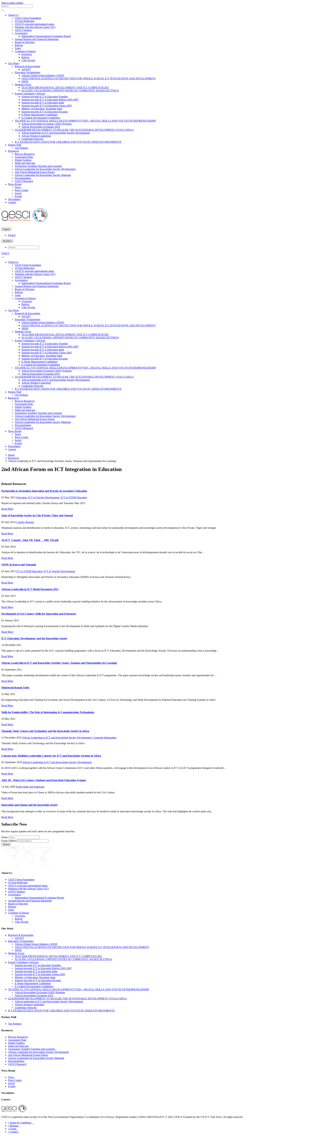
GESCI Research (24, 181)
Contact (14, 1131)
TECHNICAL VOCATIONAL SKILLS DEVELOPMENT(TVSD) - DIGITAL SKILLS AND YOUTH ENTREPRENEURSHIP (85, 120)
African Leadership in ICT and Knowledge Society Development (57, 762)
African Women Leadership (36, 135)
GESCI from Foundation (28, 18)
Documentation (23, 178)
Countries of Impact (25, 51)
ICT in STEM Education (74, 497)
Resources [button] (13, 151)
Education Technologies (27, 72)
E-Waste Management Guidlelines (39, 114)
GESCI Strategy (23, 30)
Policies (19, 45)
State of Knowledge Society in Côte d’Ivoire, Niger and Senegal (37, 515)
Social (18, 193)
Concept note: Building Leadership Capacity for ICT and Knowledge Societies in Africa (51, 755)
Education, (22, 497)
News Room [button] (14, 184)
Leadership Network (32, 138)
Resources (13, 458)
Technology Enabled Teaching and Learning (38, 166)
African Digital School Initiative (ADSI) (42, 75)
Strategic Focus (23, 84)
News (18, 187)
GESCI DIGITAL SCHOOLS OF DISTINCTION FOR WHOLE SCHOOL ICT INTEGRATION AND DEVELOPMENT (88, 78)
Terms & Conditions (21, 1122)
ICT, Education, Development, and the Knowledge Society (34, 638)
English (6, 229)
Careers (12, 202)
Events (18, 196)
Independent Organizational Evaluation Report (46, 36)
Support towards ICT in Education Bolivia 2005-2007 (50, 99)
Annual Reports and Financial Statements (37, 39)
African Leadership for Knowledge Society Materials (43, 175)
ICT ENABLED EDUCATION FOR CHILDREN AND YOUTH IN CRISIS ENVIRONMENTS (68, 141)
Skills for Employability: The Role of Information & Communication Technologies (47, 712)
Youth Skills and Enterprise (30, 786)
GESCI (5, 253)
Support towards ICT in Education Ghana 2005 (46, 105)
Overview (26, 54)
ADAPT (26, 69)
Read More (7, 508)
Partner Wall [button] (14, 144)
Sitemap (14, 1125)
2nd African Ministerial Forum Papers (35, 172)
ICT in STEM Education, (30, 571)
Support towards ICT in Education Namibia (44, 96)
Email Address (9, 840)
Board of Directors (25, 42)
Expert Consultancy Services (30, 93)
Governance (21, 33)
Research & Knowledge (27, 66)
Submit (6, 844)
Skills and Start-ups (25, 163)
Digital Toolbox (23, 160)
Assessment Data (24, 157)
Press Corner (21, 190)
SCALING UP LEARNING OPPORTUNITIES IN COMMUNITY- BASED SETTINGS (70, 90)
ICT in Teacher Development (59, 571)
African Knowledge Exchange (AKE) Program (46, 123)
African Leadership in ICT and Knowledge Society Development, (57, 737)
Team (18, 48)
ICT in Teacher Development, (44, 497)
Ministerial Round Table (15, 687)
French (11, 235)
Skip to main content (12, 2)
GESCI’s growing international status (34, 24)
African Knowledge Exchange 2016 (40, 126)
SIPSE (25, 81)
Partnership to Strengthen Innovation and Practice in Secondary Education (44, 490)
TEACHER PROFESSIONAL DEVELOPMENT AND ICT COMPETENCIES (65, 87)
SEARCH (7, 241)
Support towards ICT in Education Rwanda (44, 111)
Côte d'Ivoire (28, 60)
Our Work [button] (13, 63)
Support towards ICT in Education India (42, 102)
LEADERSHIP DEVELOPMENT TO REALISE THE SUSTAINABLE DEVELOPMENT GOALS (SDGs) (74, 129)
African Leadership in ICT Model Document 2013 (29, 589)
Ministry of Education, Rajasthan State (41, 108)
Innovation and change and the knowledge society (29, 804)
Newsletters (14, 199)
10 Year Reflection (24, 21)
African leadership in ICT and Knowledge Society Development (55, 132)
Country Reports (25, 522)
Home (11, 455)
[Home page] (24, 221)
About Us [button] (13, 15)
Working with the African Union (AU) (35, 27)
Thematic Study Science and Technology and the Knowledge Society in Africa (45, 731)
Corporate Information (104, 737)
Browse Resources (25, 154)
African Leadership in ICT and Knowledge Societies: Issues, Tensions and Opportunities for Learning (59, 662)
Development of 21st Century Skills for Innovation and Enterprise (38, 613)
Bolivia (25, 57)
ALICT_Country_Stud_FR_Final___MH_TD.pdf (29, 540)
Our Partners (21, 147)
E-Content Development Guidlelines (40, 117)
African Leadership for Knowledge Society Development (45, 169)
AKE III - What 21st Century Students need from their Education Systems (43, 780)
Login (13, 1128)
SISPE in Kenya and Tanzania (18, 564)
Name (4, 837)
